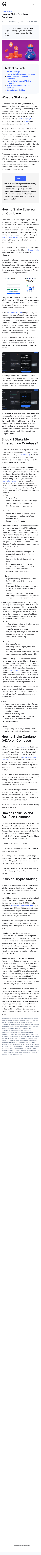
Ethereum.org (25, 455)
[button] (37, 3)
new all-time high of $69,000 (22, 906)
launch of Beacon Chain (10, 237)
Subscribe (20, 178)
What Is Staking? (13, 72)
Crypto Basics (7, 11)
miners (26, 121)
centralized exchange (11, 481)
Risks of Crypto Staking (16, 90)
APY (7, 760)
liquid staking (14, 670)
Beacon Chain (33, 250)
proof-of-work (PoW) (26, 119)
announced (25, 747)
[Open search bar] (33, 4)
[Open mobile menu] (37, 4)
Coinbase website (15, 313)
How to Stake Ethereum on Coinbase (21, 74)
